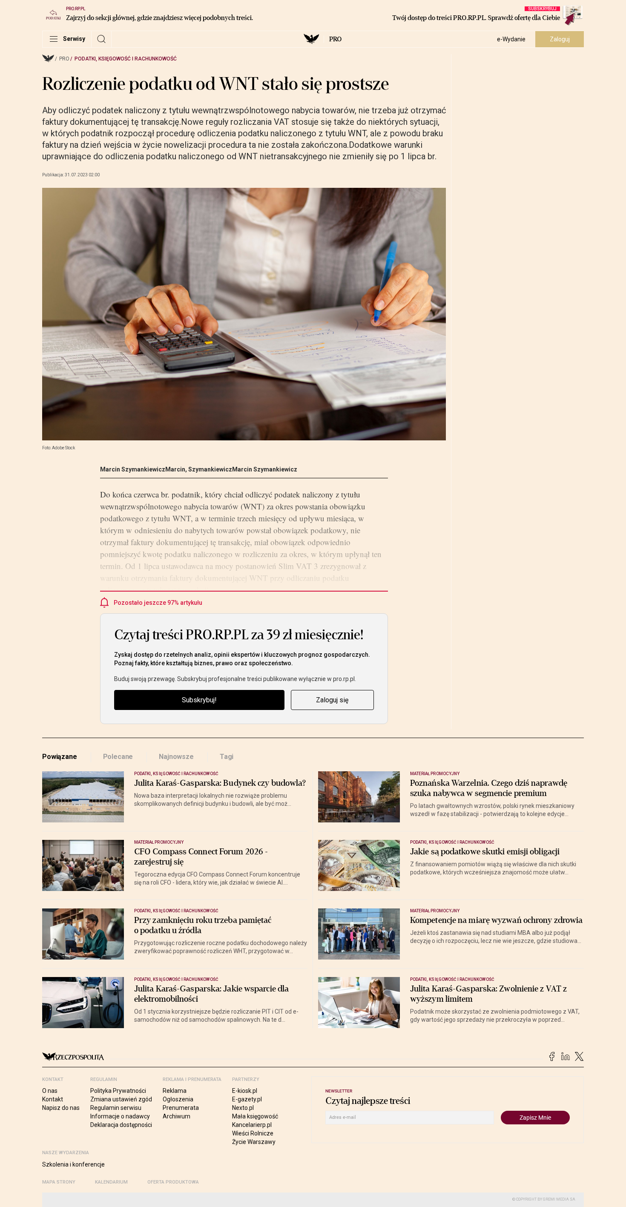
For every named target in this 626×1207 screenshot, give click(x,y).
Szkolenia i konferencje (73, 1164)
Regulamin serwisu (115, 1107)
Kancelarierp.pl (252, 1124)
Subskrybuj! (199, 700)
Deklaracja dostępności (121, 1124)
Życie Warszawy (254, 1141)
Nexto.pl (243, 1107)
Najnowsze (176, 757)
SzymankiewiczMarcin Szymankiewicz (242, 469)
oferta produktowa (173, 1182)
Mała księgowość (255, 1116)
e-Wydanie (511, 39)
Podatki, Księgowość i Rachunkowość (126, 59)
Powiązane (59, 757)
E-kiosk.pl (244, 1090)
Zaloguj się (332, 700)
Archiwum (176, 1116)
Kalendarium (111, 1182)
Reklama (175, 1090)
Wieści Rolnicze (252, 1133)
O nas (49, 1090)
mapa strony (58, 1182)
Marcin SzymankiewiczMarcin (142, 469)
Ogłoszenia (178, 1099)
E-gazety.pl (247, 1099)
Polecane (118, 757)
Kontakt (52, 1099)
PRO (335, 39)
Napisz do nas (61, 1107)
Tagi (226, 757)
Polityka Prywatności (118, 1090)
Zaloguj (560, 39)
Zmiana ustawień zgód (121, 1099)
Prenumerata (181, 1107)
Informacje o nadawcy (120, 1116)
